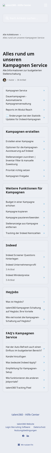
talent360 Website (25, 424)
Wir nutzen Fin (27, 444)
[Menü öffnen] (45, 5)
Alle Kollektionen (11, 34)
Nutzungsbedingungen (25, 430)
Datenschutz (39, 427)
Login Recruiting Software (18, 427)
